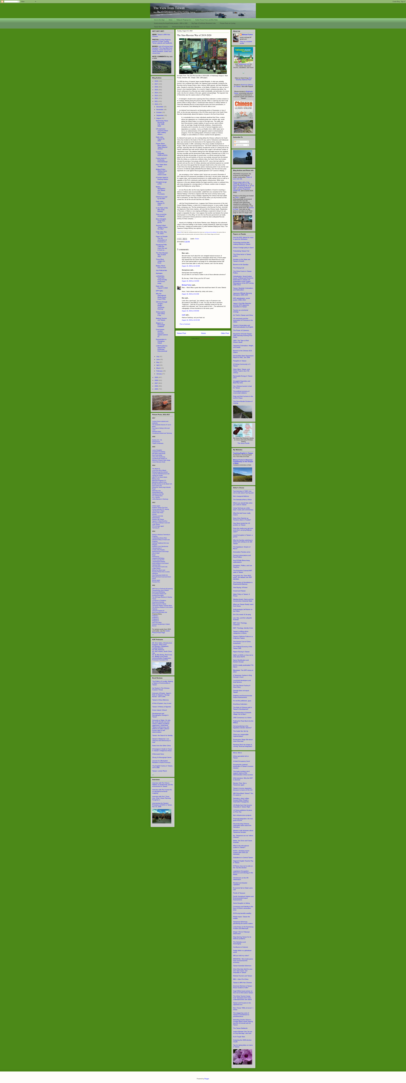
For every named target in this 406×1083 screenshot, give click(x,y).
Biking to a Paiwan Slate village (161, 460)
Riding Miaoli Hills (157, 492)
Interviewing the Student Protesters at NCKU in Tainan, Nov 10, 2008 (162, 804)
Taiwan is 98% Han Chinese (242, 982)
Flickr (237, 197)
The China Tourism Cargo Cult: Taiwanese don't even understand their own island (242, 997)
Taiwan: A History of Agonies (161, 707)
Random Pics (156, 582)
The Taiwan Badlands (240, 1028)
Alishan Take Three (157, 512)
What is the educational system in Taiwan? (241, 846)
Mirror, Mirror (237, 753)
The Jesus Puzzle (243, 443)
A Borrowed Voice (158, 754)
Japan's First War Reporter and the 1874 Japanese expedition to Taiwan (242, 305)
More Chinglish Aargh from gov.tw (161, 220)
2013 (156, 95)
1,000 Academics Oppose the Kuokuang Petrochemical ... (161, 349)
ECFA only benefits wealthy (242, 913)
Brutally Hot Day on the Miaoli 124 (162, 484)
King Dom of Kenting (158, 602)
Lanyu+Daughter (157, 450)
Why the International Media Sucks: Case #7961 (161, 296)
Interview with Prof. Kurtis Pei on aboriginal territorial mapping (162, 791)
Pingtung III (155, 619)
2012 (156, 98)
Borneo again (156, 580)
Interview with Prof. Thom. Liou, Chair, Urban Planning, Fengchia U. (161, 798)
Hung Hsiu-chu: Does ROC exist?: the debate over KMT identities (242, 577)
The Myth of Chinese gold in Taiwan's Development (242, 708)
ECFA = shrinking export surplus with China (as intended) (241, 852)
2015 (156, 90)
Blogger (206, 1079)
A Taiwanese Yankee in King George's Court (242, 676)
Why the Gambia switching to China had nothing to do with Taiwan (243, 541)
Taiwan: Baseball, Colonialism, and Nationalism (243, 289)
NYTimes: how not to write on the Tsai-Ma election (243, 866)
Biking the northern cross (159, 482)
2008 (156, 380)
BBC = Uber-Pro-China (240, 979)
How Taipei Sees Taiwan (161, 165)
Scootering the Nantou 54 (159, 458)
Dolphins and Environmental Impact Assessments (242, 696)
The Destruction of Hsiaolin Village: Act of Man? (242, 713)
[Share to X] (182, 239)
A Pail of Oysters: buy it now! (161, 703)
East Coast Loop (157, 485)
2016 (156, 87)
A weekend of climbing (158, 451)
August (158, 118)
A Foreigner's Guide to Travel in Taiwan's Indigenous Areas (162, 749)
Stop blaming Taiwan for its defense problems (242, 937)
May (158, 362)
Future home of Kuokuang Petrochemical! (161, 160)
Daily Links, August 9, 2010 (162, 287)
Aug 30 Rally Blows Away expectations (241, 561)
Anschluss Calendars (240, 704)
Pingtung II (155, 617)
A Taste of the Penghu (158, 549)
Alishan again (156, 506)
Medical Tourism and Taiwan (161, 319)
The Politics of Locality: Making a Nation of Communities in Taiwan (162, 683)
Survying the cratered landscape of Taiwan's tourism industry (243, 766)
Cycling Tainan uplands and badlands (162, 42)
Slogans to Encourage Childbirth (160, 324)
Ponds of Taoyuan (239, 893)
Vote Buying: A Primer (240, 587)
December (160, 107)
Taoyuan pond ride (157, 516)
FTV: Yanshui (156, 497)
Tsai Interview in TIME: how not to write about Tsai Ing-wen (243, 492)
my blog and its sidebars (211, 232)
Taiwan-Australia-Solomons (242, 966)
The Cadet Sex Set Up (240, 731)
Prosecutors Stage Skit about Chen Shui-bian (243, 740)
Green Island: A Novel (159, 710)
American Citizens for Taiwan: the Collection (185, 27)
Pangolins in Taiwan (239, 361)
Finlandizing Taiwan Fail (241, 251)
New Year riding (156, 622)
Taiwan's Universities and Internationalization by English (243, 326)
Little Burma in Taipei (158, 511)
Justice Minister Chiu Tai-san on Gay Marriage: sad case (242, 1032)
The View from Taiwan (169, 7)
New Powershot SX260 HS (160, 575)
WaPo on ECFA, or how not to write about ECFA (243, 656)
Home (170, 20)
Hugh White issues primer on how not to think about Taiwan (243, 992)
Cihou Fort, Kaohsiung (158, 457)
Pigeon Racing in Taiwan (241, 652)
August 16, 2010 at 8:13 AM (190, 294)
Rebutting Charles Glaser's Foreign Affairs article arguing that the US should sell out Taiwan (243, 1022)
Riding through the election (160, 472)
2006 (156, 386)
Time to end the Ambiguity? (161, 215)
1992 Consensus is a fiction (242, 717)
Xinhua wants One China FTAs (160, 313)
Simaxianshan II (156, 548)
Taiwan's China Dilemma (160, 700)
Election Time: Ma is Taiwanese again (240, 784)
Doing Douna (156, 441)
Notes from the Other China (161, 745)
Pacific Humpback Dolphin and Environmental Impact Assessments (243, 898)
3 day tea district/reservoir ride (160, 473)
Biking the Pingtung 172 (159, 480)
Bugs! (154, 555)
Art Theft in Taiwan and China (243, 315)
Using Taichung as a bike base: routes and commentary (243, 509)
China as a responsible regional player (240, 735)
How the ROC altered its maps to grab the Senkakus (243, 238)
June (158, 359)
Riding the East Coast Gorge (160, 551)
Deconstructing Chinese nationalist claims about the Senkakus (242, 825)
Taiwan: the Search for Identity (162, 735)
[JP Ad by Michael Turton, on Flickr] (242, 436)
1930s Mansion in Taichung (160, 499)
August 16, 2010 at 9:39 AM (190, 311)
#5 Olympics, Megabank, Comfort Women (160, 647)
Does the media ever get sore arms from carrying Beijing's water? (243, 530)
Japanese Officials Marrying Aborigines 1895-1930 (242, 294)
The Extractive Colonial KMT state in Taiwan (242, 571)
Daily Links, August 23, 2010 (160, 203)
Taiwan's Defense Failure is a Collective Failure (243, 637)
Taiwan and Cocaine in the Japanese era (242, 1003)
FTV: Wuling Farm (157, 495)
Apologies (159, 273)
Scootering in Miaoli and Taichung (162, 433)
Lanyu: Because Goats (158, 462)
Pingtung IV (155, 620)
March (158, 368)
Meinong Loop (156, 490)
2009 (156, 377)
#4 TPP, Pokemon (158, 649)
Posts (238, 142)
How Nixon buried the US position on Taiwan (241, 524)
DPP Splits (159, 291)
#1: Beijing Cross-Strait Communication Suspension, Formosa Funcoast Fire (161, 658)
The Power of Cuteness (241, 330)
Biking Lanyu (156, 479)
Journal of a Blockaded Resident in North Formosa (161, 761)
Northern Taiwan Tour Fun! (159, 507)
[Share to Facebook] (184, 239)
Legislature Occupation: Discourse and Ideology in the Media (243, 872)
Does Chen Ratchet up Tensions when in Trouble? (242, 519)
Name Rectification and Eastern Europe (241, 661)
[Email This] (178, 239)
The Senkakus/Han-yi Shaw (242, 499)
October (159, 112)
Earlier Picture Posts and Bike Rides (206, 20)
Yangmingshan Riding (158, 561)
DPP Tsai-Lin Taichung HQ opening (162, 588)
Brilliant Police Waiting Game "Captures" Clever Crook (161, 171)
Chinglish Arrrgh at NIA (161, 183)
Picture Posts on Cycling (227, 23)
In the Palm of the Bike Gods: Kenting (162, 209)
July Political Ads (161, 270)
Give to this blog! (159, 20)
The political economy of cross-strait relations (241, 392)
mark (183, 315)
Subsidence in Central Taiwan (243, 857)
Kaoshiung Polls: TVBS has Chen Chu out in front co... (161, 247)
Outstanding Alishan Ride (159, 538)
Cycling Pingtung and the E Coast (161, 40)
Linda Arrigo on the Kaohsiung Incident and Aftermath (243, 927)
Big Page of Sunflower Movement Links (204, 23)
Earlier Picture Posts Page (161, 631)
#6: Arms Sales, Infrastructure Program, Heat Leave (162, 643)
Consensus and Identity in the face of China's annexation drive (243, 908)
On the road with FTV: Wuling (160, 509)
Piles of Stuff (155, 553)
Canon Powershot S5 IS (241, 185)
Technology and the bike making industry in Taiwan (241, 243)
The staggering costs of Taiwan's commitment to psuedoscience (241, 1014)
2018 (156, 81)
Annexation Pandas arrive (241, 552)
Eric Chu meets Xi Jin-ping (242, 614)
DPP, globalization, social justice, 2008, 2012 (241, 299)
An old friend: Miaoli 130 (159, 593)
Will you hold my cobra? (241, 955)
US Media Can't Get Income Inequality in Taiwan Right (242, 806)
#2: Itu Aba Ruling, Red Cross (162, 655)
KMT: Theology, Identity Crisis (243, 628)
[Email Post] (179, 244)
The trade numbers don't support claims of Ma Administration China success (243, 773)
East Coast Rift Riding (158, 592)
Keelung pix (155, 556)
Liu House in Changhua (159, 600)
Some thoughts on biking (241, 903)
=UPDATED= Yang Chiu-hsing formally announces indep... (161, 279)
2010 (156, 104)
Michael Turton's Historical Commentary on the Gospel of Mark (243, 461)
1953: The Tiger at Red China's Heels (241, 341)
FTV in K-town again (158, 526)
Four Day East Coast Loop (159, 566)
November (160, 109)
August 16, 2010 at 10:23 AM (191, 320)
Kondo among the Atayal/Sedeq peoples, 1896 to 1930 (170, 23)
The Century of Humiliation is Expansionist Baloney (242, 583)
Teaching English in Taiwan (243, 453)
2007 (156, 383)
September (160, 115)
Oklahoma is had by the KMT (161, 197)
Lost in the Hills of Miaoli (159, 470)
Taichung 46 (155, 528)
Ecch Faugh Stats (239, 1036)
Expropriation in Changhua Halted (161, 341)
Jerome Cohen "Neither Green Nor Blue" (162, 227)
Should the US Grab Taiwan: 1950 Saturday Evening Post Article (242, 335)
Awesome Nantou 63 (158, 610)
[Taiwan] (179, 232)
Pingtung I (155, 615)
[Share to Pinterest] (186, 239)
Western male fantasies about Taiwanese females (243, 831)
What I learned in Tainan (159, 604)
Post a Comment (185, 324)
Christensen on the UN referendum (240, 878)
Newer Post (181, 333)
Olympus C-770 (245, 184)
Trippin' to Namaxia (157, 443)
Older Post (225, 333)
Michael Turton (187, 285)
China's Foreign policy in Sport (243, 247)
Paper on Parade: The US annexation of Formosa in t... (162, 239)
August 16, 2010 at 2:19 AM (190, 281)
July (157, 356)
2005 (156, 389)
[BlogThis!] (180, 239)
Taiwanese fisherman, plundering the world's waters (243, 922)
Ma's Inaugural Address (241, 496)
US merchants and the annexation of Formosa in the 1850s (243, 320)
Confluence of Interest (240, 947)
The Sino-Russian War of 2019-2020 (162, 254)
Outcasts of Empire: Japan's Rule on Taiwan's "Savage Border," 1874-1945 (161, 694)
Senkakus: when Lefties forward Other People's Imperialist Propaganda (241, 800)
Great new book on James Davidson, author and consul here (162, 51)
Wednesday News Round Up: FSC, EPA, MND (162, 123)
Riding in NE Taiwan (158, 519)
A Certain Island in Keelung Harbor (162, 178)
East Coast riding (157, 455)
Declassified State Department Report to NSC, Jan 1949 (243, 356)
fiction (197, 239)
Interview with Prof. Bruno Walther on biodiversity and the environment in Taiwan (162, 784)
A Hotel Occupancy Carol (241, 761)
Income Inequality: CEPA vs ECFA (161, 153)
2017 (156, 84)
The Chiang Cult (238, 268)
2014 (156, 92)
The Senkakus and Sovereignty (239, 943)
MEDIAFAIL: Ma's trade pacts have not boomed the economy (243, 960)
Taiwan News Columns (161, 27)
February (159, 371)
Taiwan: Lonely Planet (159, 771)
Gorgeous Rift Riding (158, 558)
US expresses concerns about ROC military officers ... (162, 131)
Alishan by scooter (157, 475)
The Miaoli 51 (156, 468)
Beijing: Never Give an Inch (161, 266)
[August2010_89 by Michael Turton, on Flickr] (203, 74)
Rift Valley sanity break (158, 453)
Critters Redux (156, 568)
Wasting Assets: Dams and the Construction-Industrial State (243, 600)
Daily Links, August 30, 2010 (160, 139)
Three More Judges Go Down (160, 261)
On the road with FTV (158, 560)
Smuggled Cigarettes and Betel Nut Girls (241, 382)
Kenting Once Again (158, 595)
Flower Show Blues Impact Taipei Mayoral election (161, 146)
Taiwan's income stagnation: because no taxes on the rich (242, 789)
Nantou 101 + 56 (157, 440)
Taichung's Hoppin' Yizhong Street (162, 605)
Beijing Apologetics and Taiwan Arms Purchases (160, 190)
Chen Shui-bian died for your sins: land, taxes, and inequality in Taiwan (242, 970)
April (158, 365)
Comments (239, 145)
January (159, 374)
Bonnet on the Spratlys (240, 264)
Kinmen (154, 514)
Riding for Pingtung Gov (184, 20)
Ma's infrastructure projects (242, 815)
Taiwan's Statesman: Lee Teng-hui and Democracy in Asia (161, 740)
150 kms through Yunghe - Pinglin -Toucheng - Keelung (161, 305)
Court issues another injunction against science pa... (162, 333)
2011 (156, 101)
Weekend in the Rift (157, 494)
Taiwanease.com (244, 64)
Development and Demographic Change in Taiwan (160, 715)
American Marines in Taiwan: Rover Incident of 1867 (242, 986)
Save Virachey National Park (244, 78)
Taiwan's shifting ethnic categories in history (240, 632)
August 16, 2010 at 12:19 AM (191, 266)
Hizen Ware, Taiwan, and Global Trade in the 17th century (241, 370)
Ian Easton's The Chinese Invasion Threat (160, 689)
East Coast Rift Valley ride (159, 612)
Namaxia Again (156, 431)
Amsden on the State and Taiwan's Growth (241, 260)
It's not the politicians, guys (242, 701)
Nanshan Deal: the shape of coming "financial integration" (242, 745)
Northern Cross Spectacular (160, 546)
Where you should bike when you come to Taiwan (242, 503)
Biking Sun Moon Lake (158, 570)
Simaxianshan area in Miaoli (160, 590)
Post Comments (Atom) (207, 338)
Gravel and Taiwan (239, 591)
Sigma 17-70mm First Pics (159, 521)
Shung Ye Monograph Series (161, 757)
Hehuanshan (156, 517)
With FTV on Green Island (159, 477)
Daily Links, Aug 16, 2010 (161, 232)
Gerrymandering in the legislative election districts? (242, 727)
